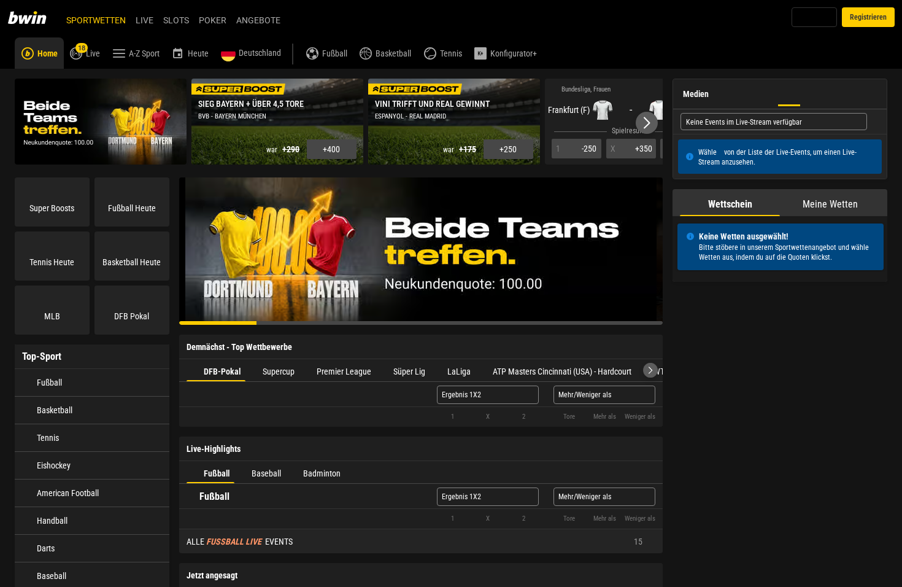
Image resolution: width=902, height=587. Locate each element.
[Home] (34, 17)
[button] (647, 123)
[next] (650, 370)
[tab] (216, 370)
